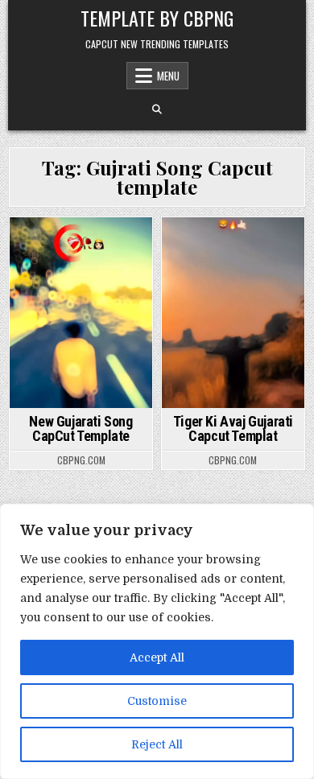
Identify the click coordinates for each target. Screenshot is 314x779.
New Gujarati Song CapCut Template (80, 428)
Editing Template (81, 245)
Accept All (157, 657)
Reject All (157, 744)
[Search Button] (157, 109)
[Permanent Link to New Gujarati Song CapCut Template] (81, 312)
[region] (157, 641)
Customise (157, 701)
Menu (168, 76)
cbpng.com (81, 460)
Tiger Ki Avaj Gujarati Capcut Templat (233, 428)
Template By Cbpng (157, 17)
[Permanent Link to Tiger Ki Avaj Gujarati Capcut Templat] (233, 312)
